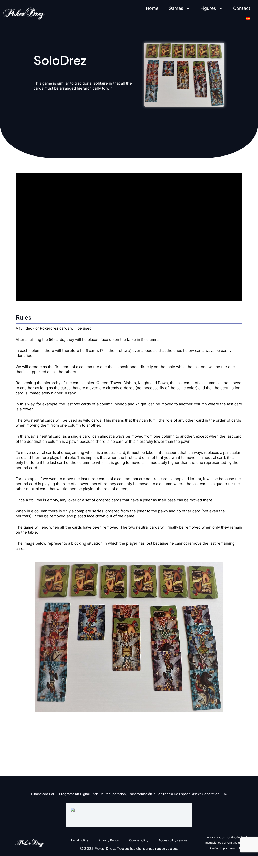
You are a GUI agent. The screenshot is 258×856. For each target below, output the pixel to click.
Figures (208, 8)
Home (152, 8)
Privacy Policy (109, 840)
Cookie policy (138, 840)
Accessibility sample (172, 840)
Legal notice (79, 840)
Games (176, 8)
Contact (241, 8)
